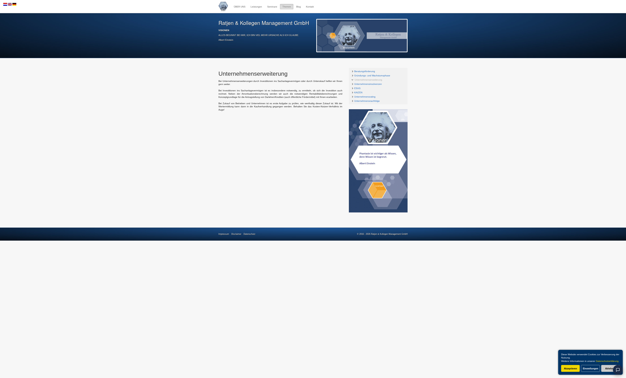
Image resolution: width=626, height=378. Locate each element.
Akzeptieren (570, 368)
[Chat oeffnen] (618, 370)
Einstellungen (590, 368)
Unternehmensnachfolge (367, 101)
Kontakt (310, 6)
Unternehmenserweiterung (368, 79)
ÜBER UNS (239, 6)
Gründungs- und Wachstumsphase (372, 75)
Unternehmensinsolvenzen (368, 84)
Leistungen (256, 6)
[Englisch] (10, 4)
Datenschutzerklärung (607, 361)
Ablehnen (610, 368)
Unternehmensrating (364, 96)
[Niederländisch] (5, 4)
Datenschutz (249, 234)
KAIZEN (358, 92)
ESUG (357, 88)
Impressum (223, 234)
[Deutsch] (14, 4)
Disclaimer (236, 234)
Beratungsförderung (364, 71)
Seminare (272, 6)
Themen (286, 6)
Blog (298, 6)
